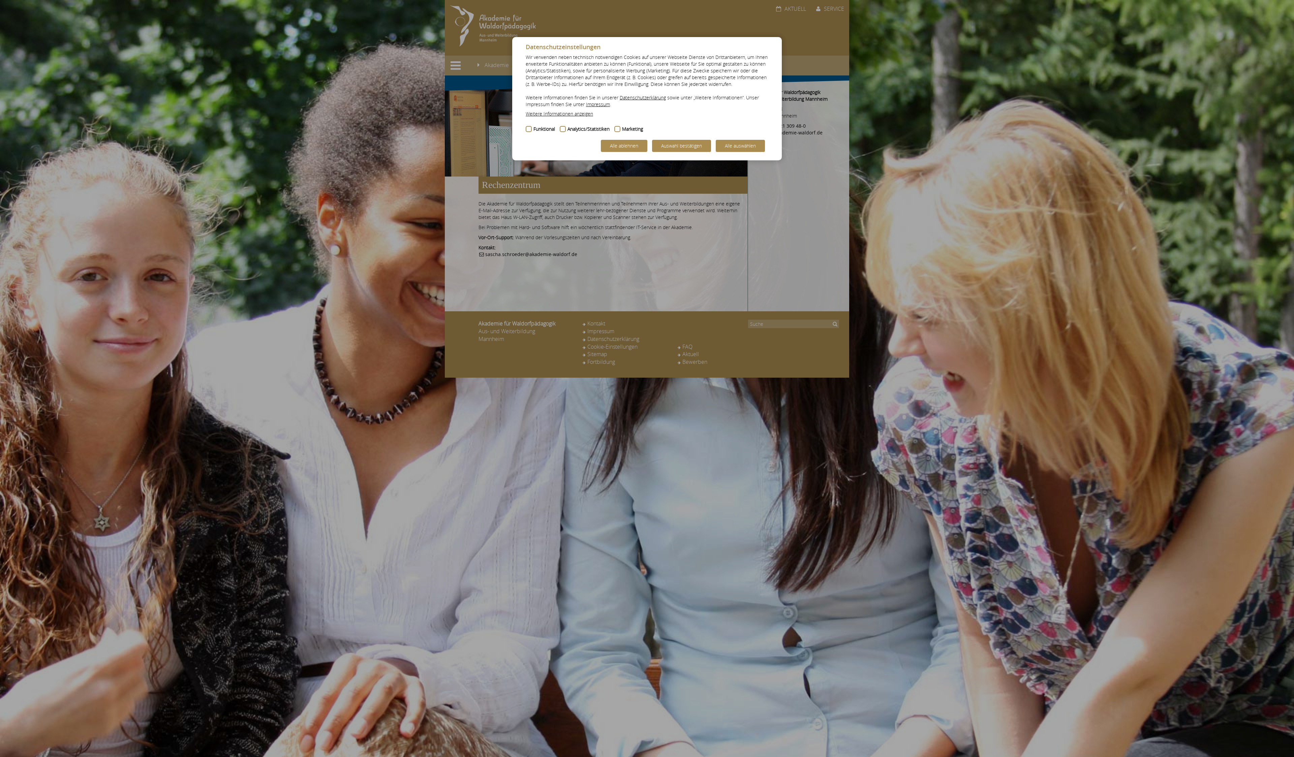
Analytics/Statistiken (588, 129)
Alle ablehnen (624, 146)
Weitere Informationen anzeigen (559, 114)
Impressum (598, 104)
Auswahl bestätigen (681, 146)
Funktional (544, 129)
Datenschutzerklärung (643, 97)
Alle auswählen (740, 146)
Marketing (632, 129)
